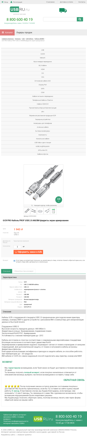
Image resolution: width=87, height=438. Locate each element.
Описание (6, 271)
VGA (42, 77)
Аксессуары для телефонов (43, 123)
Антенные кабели (42, 127)
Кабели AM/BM (39, 39)
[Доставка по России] (63, 10)
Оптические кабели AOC (43, 81)
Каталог (9, 32)
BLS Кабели (43, 65)
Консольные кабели (42, 139)
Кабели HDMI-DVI (42, 104)
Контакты (82, 2)
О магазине (50, 2)
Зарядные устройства (42, 119)
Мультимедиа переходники (43, 61)
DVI (43, 73)
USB (23, 39)
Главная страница (8, 39)
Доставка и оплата (66, 2)
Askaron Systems (24, 435)
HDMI (43, 69)
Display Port (43, 85)
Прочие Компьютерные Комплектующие (42, 108)
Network (42, 58)
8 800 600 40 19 (20, 19)
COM (42, 92)
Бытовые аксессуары (42, 131)
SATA (42, 88)
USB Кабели (30, 39)
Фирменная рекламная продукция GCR (42, 115)
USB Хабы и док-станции (42, 142)
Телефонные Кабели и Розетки (43, 100)
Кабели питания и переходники (42, 96)
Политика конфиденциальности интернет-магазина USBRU (15, 422)
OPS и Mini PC (42, 150)
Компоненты (43, 135)
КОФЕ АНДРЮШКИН (43, 146)
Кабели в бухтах (42, 154)
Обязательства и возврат (24, 271)
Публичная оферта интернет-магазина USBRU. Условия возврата (15, 417)
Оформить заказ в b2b (30, 252)
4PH (42, 112)
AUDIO (43, 54)
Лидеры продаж (24, 32)
